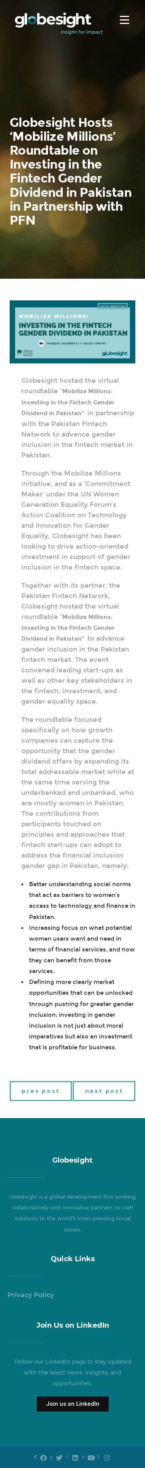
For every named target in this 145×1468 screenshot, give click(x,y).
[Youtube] (90, 1457)
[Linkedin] (75, 1457)
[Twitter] (59, 1457)
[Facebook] (43, 1457)
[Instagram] (106, 1457)
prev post (41, 1091)
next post (104, 1091)
